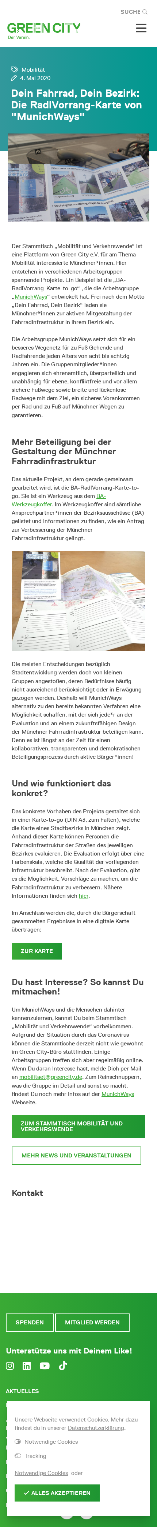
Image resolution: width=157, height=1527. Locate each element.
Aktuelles (22, 1391)
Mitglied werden (92, 1322)
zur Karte (37, 951)
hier (83, 895)
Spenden (30, 1322)
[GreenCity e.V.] (43, 30)
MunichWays (31, 296)
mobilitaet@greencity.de (50, 1076)
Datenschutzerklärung (96, 1427)
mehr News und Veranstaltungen (76, 1155)
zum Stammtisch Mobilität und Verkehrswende (72, 1126)
